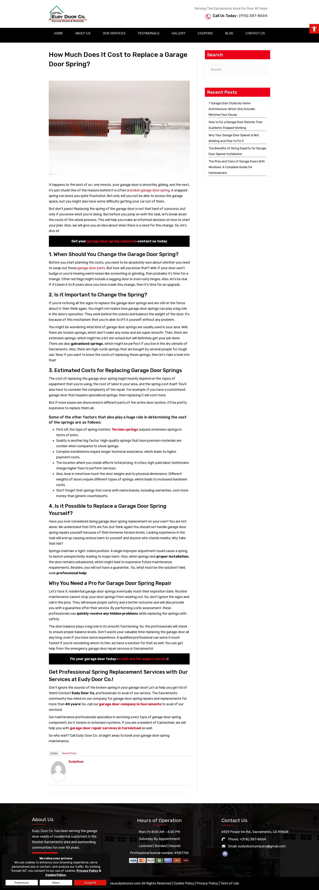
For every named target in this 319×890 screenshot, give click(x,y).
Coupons (205, 33)
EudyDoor (76, 761)
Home (58, 33)
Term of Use (229, 883)
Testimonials (149, 33)
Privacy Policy (207, 883)
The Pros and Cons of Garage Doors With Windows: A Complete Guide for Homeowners (237, 167)
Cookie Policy (184, 883)
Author (54, 753)
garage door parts (91, 268)
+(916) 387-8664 (252, 839)
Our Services (114, 33)
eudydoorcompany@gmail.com (262, 846)
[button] (314, 29)
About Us (82, 33)
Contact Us (255, 33)
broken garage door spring (150, 190)
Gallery (179, 33)
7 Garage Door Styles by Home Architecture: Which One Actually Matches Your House (232, 109)
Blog (229, 33)
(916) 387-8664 (253, 15)
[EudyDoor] (58, 771)
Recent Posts (69, 753)
